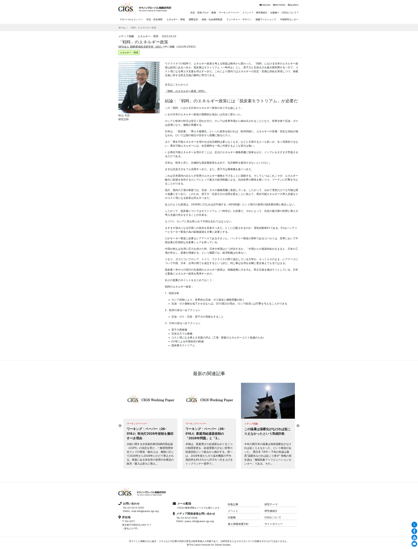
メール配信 (184, 503)
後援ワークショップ (266, 19)
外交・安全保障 (154, 19)
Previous (120, 425)
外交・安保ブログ (199, 12)
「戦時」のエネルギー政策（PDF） (186, 91)
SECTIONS (280, 5)
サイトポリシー (274, 524)
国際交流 (193, 19)
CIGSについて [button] (289, 12)
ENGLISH (265, 5)
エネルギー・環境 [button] (129, 52)
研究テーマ (271, 504)
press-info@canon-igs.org (199, 521)
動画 (213, 12)
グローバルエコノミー (131, 19)
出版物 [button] (273, 12)
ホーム (122, 27)
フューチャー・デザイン (238, 19)
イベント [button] (246, 12)
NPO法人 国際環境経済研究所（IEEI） (140, 46)
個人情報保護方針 (238, 524)
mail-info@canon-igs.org (145, 511)
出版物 (232, 517)
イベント (233, 510)
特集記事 (233, 504)
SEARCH (294, 5)
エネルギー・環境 (176, 19)
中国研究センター (289, 19)
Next (298, 425)
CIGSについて (273, 517)
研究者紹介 (261, 12)
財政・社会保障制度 (212, 19)
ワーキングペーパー (229, 12)
